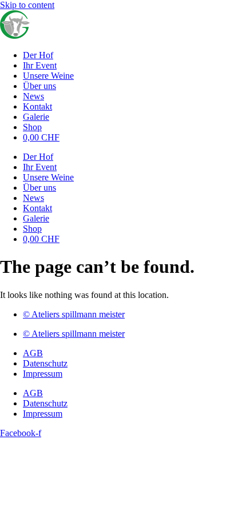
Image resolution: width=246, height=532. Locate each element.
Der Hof (38, 55)
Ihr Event (40, 65)
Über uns (39, 86)
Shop (32, 127)
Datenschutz (45, 363)
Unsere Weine (48, 75)
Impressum (42, 373)
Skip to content (27, 5)
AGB (33, 353)
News (33, 96)
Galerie (36, 117)
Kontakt (37, 106)
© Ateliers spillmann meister (74, 314)
